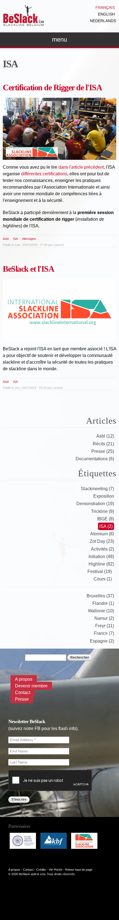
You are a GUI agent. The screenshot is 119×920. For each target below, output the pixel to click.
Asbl (6, 238)
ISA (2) (106, 526)
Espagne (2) (102, 641)
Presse (22, 699)
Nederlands (103, 21)
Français (105, 7)
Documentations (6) (95, 458)
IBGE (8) (105, 518)
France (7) (104, 633)
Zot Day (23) (102, 541)
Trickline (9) (102, 511)
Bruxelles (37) (100, 595)
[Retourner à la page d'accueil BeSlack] (23, 23)
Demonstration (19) (95, 503)
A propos (23, 679)
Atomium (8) (102, 533)
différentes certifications (44, 173)
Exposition (103, 496)
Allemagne (29, 238)
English (106, 14)
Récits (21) (103, 443)
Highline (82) (101, 564)
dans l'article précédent (81, 167)
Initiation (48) (101, 556)
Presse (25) (102, 451)
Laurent (58, 244)
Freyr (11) (104, 625)
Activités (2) (102, 549)
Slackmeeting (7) (97, 488)
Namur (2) (104, 618)
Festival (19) (99, 571)
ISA (15, 238)
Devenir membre (31, 685)
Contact (22, 692)
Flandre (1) (103, 603)
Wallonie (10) (101, 610)
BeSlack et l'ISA (28, 268)
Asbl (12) (105, 436)
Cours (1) (103, 579)
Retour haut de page (78, 869)
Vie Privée (55, 869)
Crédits (41, 869)
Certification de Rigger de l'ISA (52, 87)
